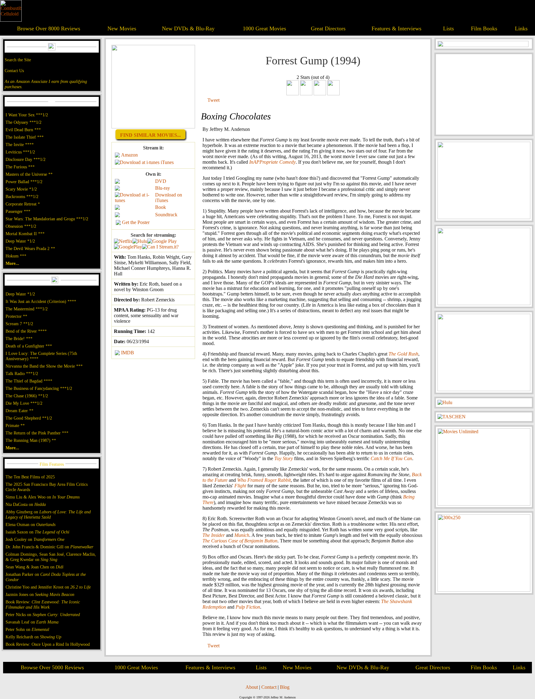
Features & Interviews (396, 28)
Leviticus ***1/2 (20, 151)
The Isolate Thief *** (25, 137)
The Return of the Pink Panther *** (37, 432)
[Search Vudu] (162, 241)
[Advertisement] (483, 94)
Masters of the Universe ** (29, 174)
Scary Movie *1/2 (21, 189)
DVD (160, 181)
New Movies (121, 28)
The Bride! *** (19, 338)
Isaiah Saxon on (37, 531)
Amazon (129, 154)
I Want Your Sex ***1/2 (27, 114)
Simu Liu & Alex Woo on (43, 496)
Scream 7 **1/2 (19, 323)
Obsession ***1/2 (21, 226)
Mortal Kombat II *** (25, 233)
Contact (268, 687)
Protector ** (16, 316)
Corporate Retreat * (23, 203)
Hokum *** (16, 255)
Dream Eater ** (19, 410)
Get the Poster (136, 222)
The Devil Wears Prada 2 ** (30, 248)
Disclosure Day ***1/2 (26, 159)
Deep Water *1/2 (20, 241)
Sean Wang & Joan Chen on (34, 566)
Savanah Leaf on (32, 621)
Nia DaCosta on (26, 504)
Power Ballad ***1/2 (24, 181)
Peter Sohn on (27, 629)
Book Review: (43, 604)
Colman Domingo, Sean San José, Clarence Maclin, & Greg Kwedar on (51, 557)
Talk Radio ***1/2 (22, 373)
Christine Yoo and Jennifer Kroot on (48, 587)
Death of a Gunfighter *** (29, 345)
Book (160, 207)
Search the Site (18, 59)
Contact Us (14, 70)
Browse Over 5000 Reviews (52, 667)
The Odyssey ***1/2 (23, 122)
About (252, 687)
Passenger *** (18, 211)
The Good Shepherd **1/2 (29, 418)
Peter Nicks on (43, 614)
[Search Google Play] (128, 246)
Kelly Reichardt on (33, 636)
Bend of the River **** (26, 331)
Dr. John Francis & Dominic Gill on (49, 546)
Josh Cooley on (35, 539)
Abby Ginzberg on (48, 514)
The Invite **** (20, 144)
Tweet (213, 100)
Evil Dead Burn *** (23, 129)
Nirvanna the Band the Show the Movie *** (44, 366)
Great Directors (328, 28)
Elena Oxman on (30, 524)
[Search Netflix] (123, 241)
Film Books (484, 28)
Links (521, 28)
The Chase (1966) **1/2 (27, 395)
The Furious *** (20, 166)
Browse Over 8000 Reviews (48, 28)
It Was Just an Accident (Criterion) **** (41, 301)
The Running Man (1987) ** (31, 440)
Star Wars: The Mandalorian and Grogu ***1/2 (47, 218)
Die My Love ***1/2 (24, 403)
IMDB (127, 352)
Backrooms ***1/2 (22, 196)
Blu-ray (162, 188)
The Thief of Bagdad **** (29, 380)
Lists (448, 28)
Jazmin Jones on (40, 594)
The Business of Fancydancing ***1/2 (39, 388)
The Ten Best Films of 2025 (30, 476)
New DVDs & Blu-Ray (188, 28)
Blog (284, 687)
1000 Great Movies (264, 28)
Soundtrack (166, 214)
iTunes (167, 162)
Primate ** (15, 425)
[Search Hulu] (140, 241)
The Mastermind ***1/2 (27, 308)
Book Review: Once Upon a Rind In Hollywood (48, 644)
